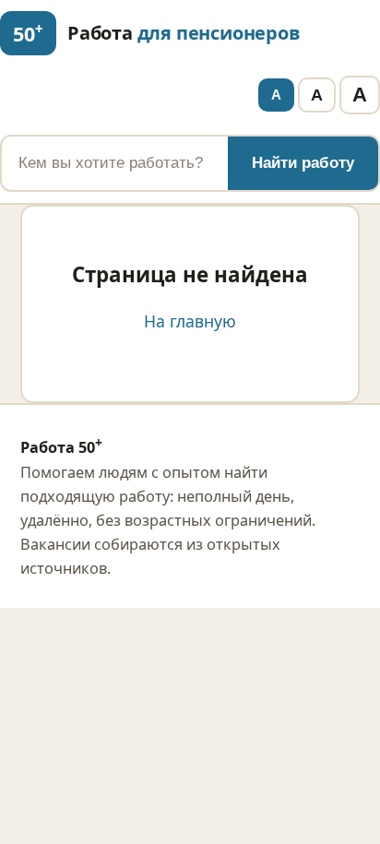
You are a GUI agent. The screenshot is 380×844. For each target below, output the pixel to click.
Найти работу (303, 163)
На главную (190, 321)
